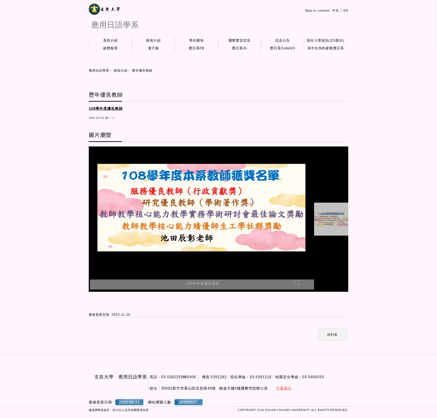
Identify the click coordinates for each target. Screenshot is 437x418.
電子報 (153, 48)
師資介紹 (153, 40)
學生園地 (196, 40)
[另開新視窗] (104, 9)
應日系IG (239, 48)
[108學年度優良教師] (201, 208)
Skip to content (317, 10)
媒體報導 (110, 48)
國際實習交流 (239, 40)
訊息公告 (282, 40)
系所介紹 (110, 40)
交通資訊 (283, 388)
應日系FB (196, 48)
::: (293, 10)
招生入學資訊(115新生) (325, 40)
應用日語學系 (99, 70)
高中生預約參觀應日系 (325, 48)
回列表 (332, 334)
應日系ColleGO (282, 48)
